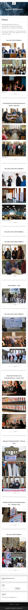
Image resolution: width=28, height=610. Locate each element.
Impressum (11, 604)
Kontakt (17, 604)
